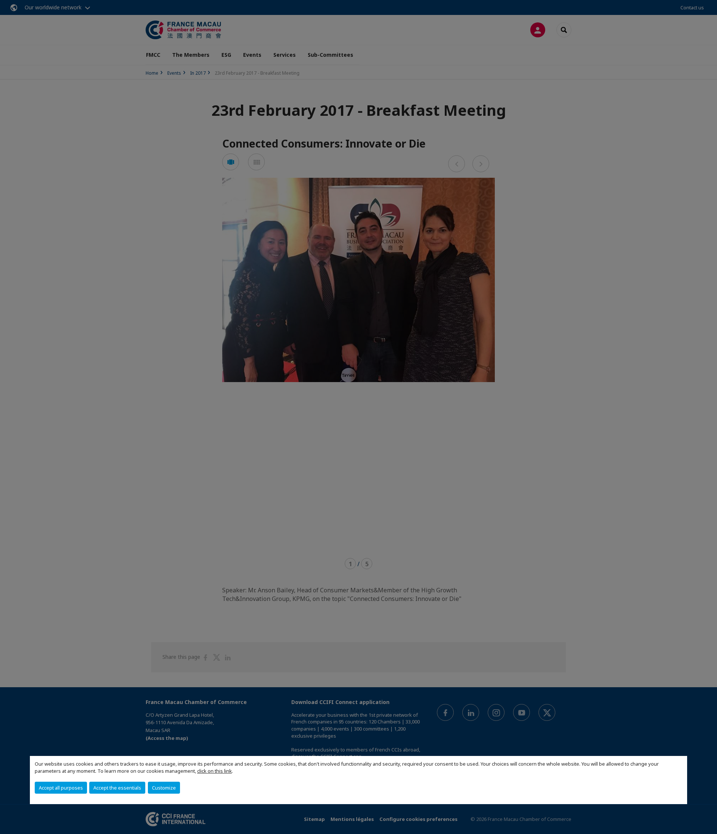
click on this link (214, 771)
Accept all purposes (61, 787)
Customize (164, 787)
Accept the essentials (117, 787)
